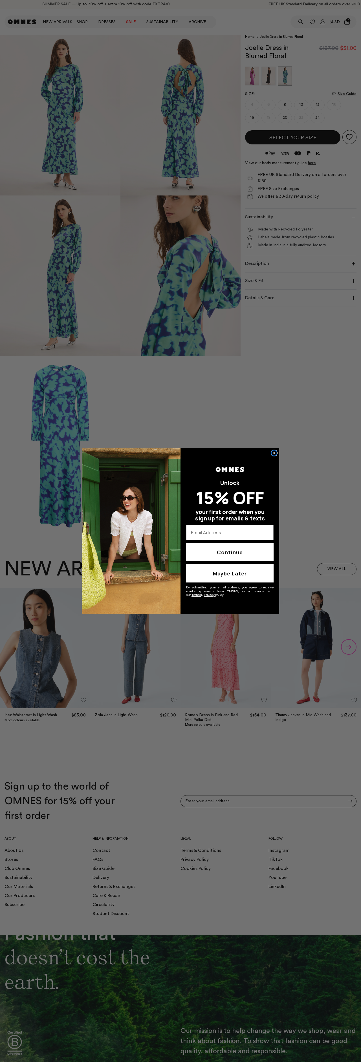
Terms (196, 595)
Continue (230, 552)
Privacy (209, 595)
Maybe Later (230, 573)
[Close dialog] (274, 453)
